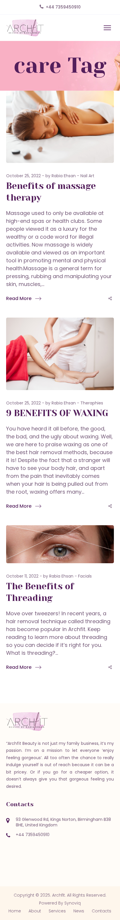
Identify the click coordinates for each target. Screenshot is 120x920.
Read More (18, 298)
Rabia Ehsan (64, 176)
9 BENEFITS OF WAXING (57, 413)
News (78, 911)
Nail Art (87, 176)
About (35, 911)
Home (14, 911)
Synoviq (72, 903)
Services (57, 911)
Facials (85, 576)
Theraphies (91, 403)
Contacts (101, 911)
